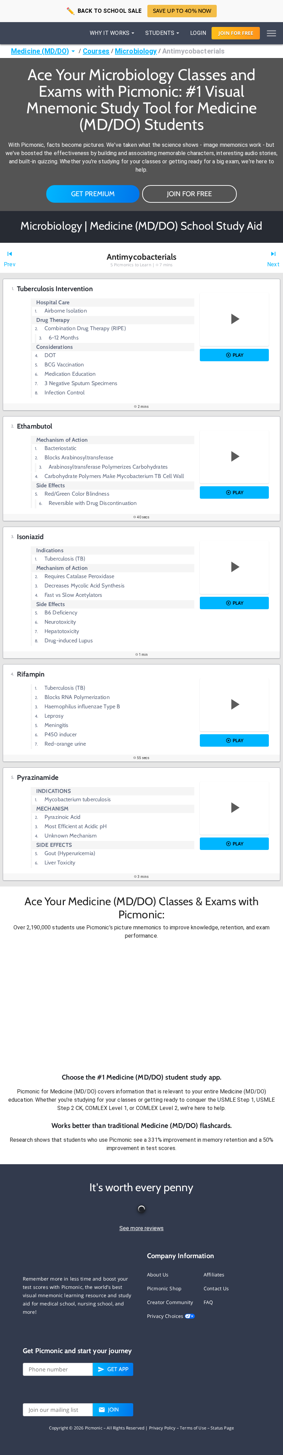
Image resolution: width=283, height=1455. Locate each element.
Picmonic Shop (164, 1288)
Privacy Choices (166, 1316)
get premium (93, 194)
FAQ (208, 1302)
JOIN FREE (235, 33)
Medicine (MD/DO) (40, 51)
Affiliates (214, 1274)
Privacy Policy (162, 1428)
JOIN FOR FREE (189, 194)
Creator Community (170, 1302)
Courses (96, 51)
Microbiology (136, 51)
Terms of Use (193, 1428)
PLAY (238, 355)
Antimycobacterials (193, 51)
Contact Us (216, 1288)
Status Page (222, 1428)
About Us (157, 1274)
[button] (141, 1006)
